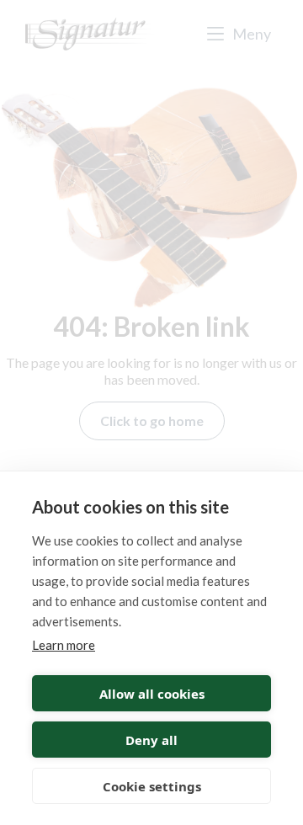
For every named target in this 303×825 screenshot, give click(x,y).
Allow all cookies (152, 693)
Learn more (63, 644)
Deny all (151, 740)
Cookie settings (152, 786)
